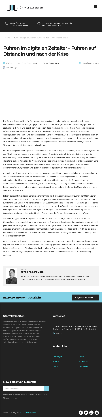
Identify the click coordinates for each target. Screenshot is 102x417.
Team (81, 357)
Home (7, 38)
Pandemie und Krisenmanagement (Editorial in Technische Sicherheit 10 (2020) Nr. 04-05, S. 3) (75, 327)
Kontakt (56, 361)
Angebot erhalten (84, 297)
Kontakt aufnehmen (90, 63)
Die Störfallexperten (28, 413)
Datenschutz (84, 361)
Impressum (83, 366)
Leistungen (57, 357)
